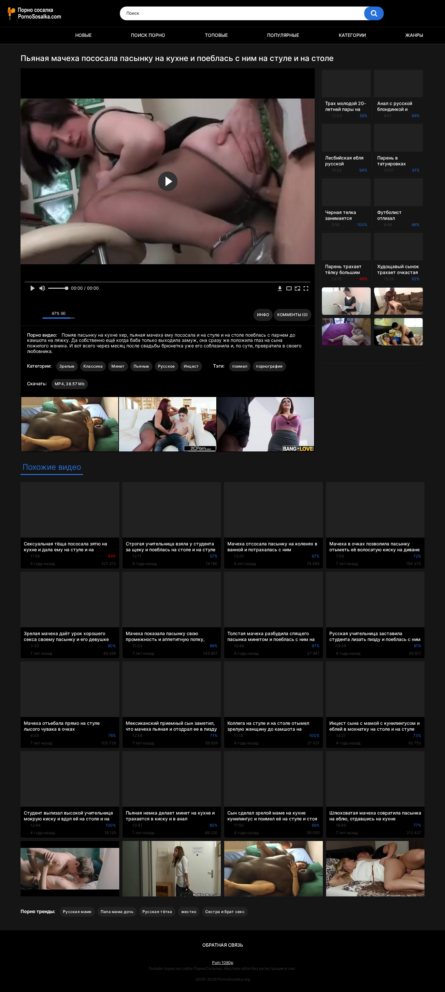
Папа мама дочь (117, 911)
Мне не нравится (35, 315)
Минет (118, 366)
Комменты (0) (292, 314)
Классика (93, 366)
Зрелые (67, 366)
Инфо (263, 314)
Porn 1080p (222, 962)
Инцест (191, 366)
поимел (239, 366)
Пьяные (141, 366)
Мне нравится (27, 315)
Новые (83, 35)
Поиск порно (148, 35)
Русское (166, 366)
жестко (188, 911)
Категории (352, 35)
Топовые (216, 35)
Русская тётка (157, 911)
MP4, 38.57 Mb (70, 383)
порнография (269, 366)
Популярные (283, 35)
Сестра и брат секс (225, 911)
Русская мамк (77, 911)
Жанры (414, 35)
